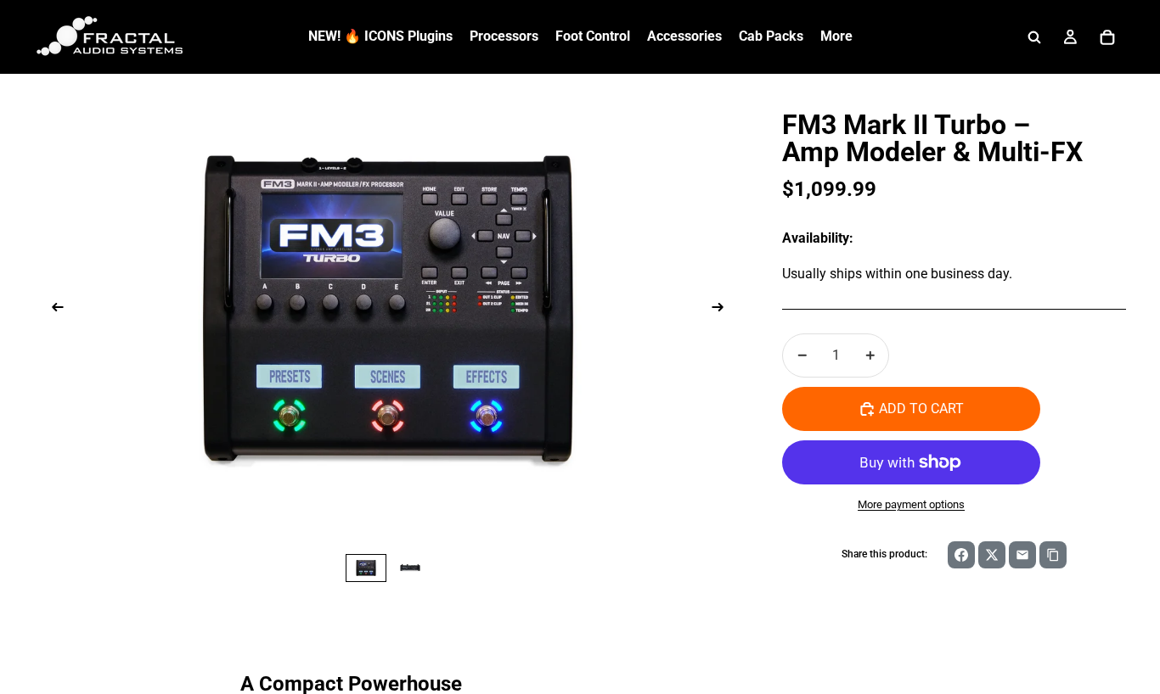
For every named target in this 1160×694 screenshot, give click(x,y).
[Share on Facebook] (961, 554)
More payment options (911, 504)
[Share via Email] (1022, 554)
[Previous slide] (52, 309)
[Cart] (1107, 37)
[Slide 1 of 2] (366, 568)
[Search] (1034, 37)
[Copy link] (1053, 554)
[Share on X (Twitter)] (991, 554)
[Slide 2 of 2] (410, 568)
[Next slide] (722, 309)
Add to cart (921, 408)
